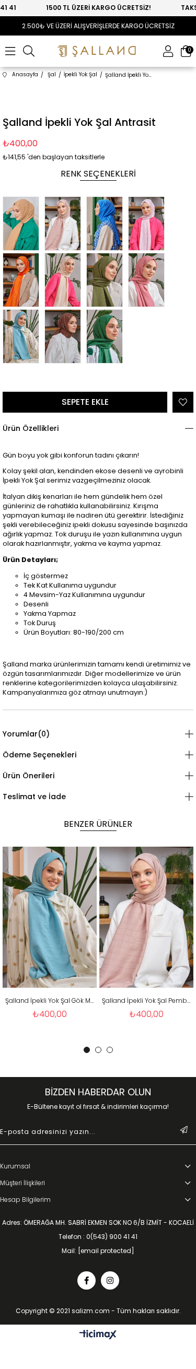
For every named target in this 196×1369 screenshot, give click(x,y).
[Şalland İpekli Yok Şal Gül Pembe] (149, 281)
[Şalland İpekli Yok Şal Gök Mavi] (23, 337)
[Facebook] (86, 1280)
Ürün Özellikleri (31, 428)
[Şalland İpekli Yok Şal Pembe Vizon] (65, 224)
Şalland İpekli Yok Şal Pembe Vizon (146, 1000)
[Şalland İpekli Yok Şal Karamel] (23, 224)
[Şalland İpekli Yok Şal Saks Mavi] (107, 224)
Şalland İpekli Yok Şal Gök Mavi (49, 1000)
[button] (87, 1050)
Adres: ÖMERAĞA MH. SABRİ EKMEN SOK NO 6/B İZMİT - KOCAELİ (98, 1223)
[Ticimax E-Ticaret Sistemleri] (98, 1335)
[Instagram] (110, 1280)
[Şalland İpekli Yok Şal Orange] (23, 281)
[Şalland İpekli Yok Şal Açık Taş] (65, 281)
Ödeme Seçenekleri (39, 755)
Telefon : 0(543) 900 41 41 (98, 1237)
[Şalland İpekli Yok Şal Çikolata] (65, 337)
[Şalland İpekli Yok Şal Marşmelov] (149, 224)
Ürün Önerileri (28, 775)
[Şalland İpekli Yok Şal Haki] (107, 281)
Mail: (98, 1251)
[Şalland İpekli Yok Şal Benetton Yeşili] (107, 337)
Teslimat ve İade (34, 796)
